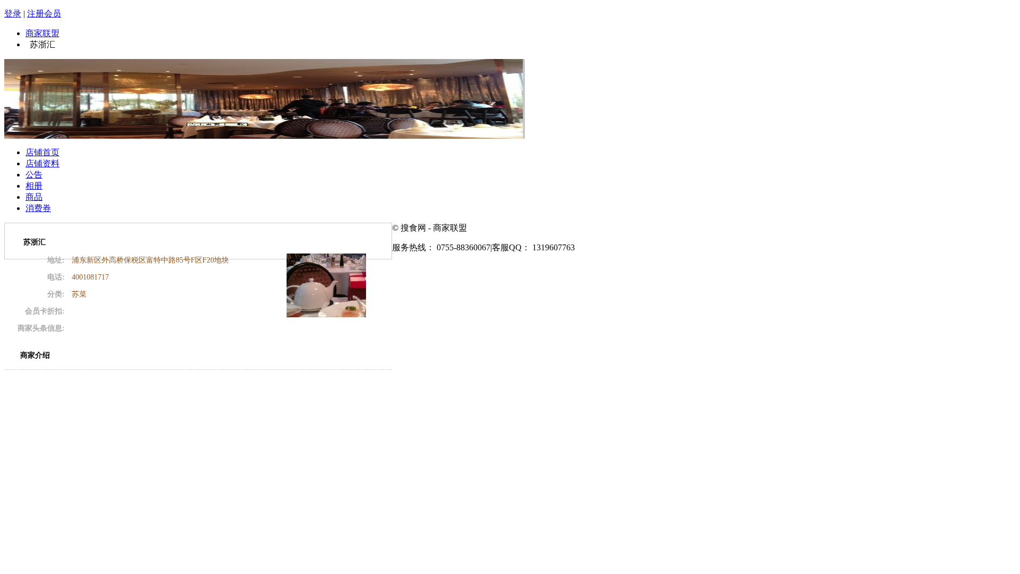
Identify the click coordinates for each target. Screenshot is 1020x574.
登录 (12, 13)
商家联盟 (43, 33)
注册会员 (44, 13)
